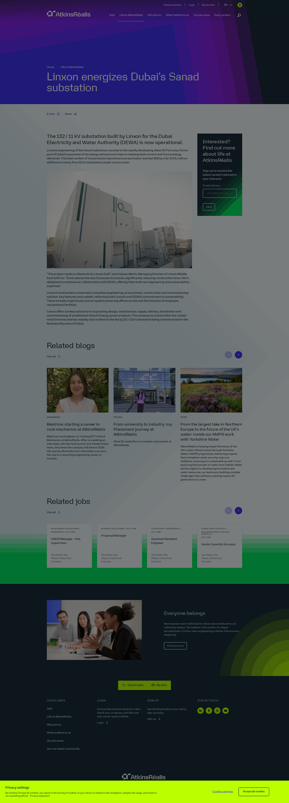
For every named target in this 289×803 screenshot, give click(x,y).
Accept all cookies (254, 791)
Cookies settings (222, 791)
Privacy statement (40, 796)
